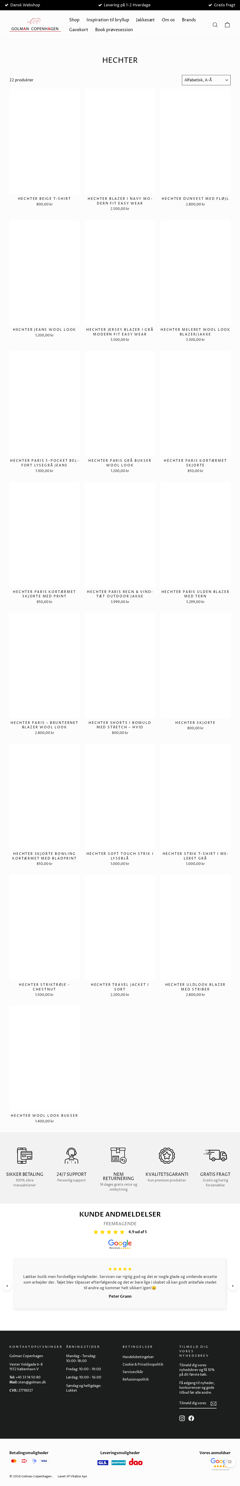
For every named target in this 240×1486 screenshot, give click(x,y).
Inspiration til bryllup (107, 20)
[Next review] (233, 1286)
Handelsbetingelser (138, 1357)
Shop (74, 20)
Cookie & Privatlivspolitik (143, 1365)
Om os (168, 20)
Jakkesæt (145, 20)
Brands (189, 20)
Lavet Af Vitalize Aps (72, 1476)
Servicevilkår (133, 1372)
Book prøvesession (114, 30)
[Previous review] (7, 1286)
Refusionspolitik (136, 1380)
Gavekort (78, 30)
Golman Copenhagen (36, 1476)
